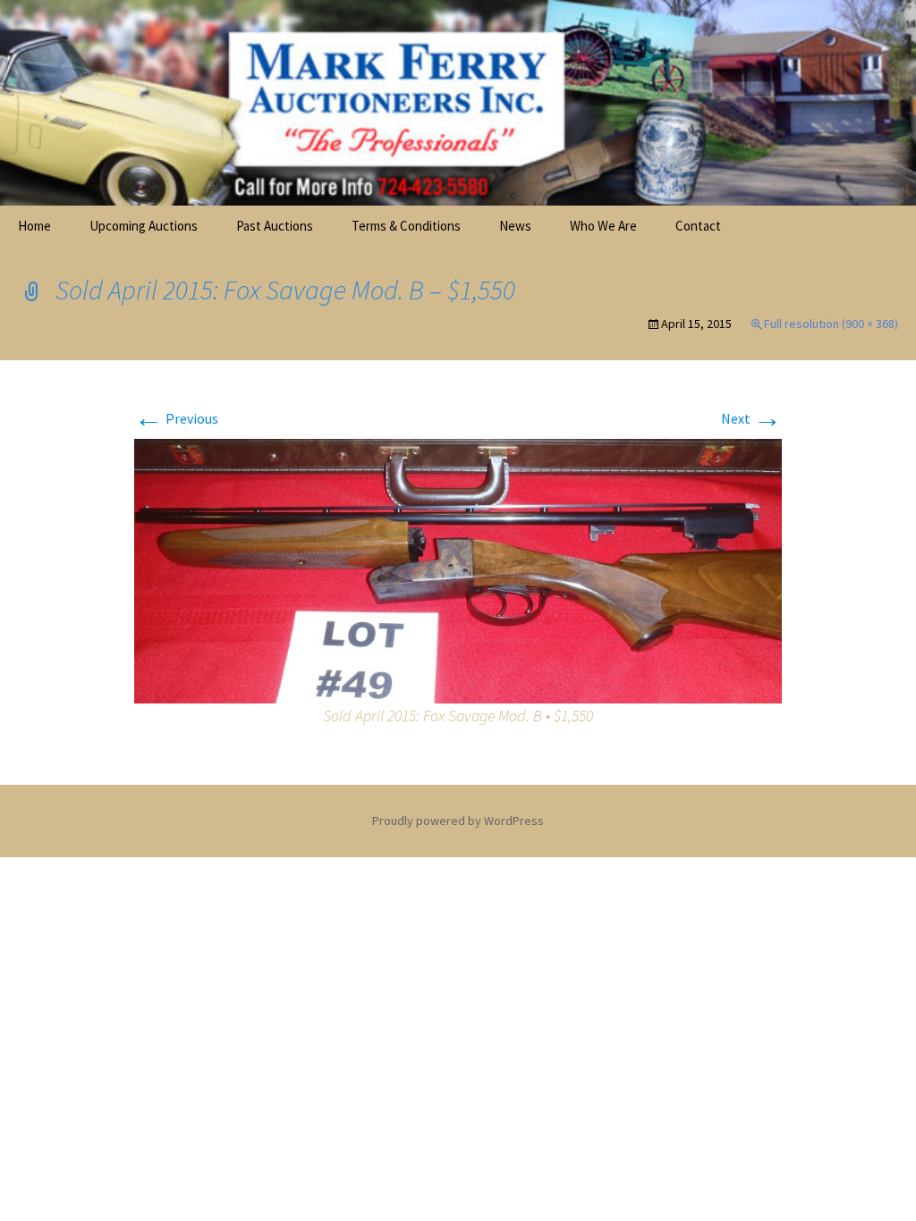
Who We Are (603, 225)
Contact (698, 225)
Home (34, 225)
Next (751, 418)
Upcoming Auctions (143, 225)
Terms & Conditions (406, 225)
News (515, 225)
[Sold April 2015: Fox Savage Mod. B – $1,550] (458, 569)
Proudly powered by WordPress (458, 821)
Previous (176, 418)
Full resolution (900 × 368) (831, 324)
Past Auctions (274, 225)
